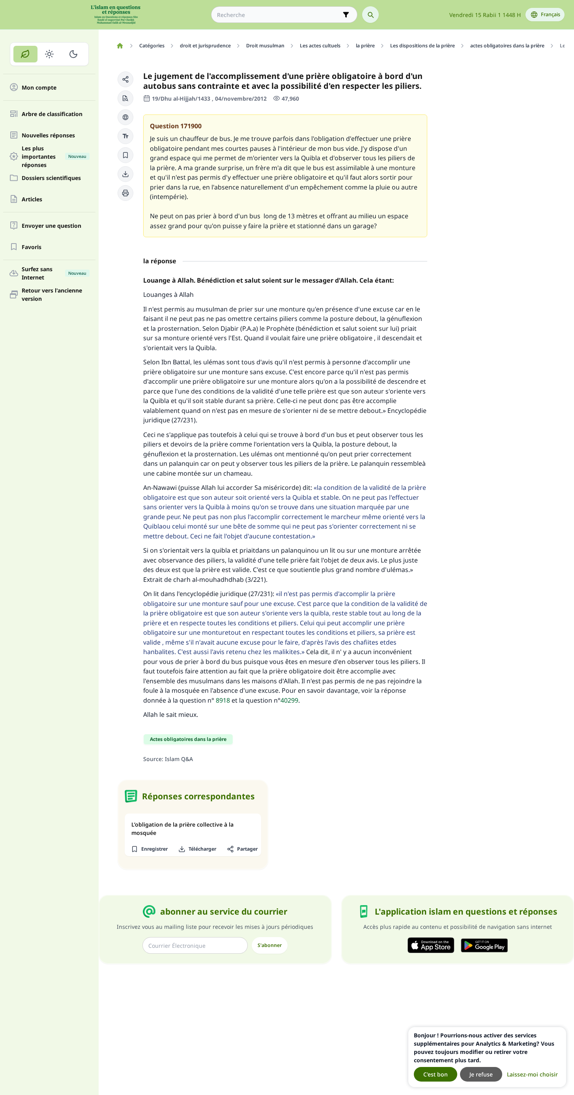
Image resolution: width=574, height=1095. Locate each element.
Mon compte (39, 87)
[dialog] (487, 1057)
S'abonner (270, 945)
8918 (223, 700)
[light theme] (49, 54)
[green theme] (25, 54)
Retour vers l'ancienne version (52, 294)
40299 (289, 700)
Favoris (31, 247)
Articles (32, 199)
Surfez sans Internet (54, 273)
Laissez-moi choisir (532, 1074)
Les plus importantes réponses (54, 156)
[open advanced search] (346, 14)
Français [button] (550, 14)
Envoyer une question (51, 225)
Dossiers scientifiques (51, 178)
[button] (125, 79)
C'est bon (435, 1074)
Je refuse (481, 1074)
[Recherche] (370, 14)
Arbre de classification (52, 114)
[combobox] (278, 15)
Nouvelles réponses (48, 135)
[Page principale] (119, 45)
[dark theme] (73, 54)
